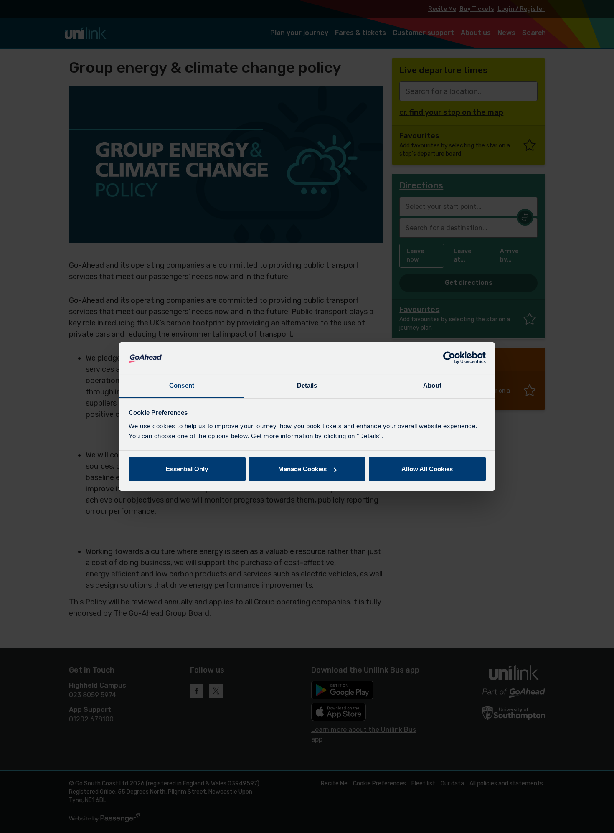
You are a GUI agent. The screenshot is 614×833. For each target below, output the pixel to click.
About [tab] (432, 385)
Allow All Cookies (427, 468)
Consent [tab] (181, 385)
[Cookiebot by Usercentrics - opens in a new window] (449, 358)
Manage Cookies (302, 468)
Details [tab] (307, 385)
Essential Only (187, 468)
